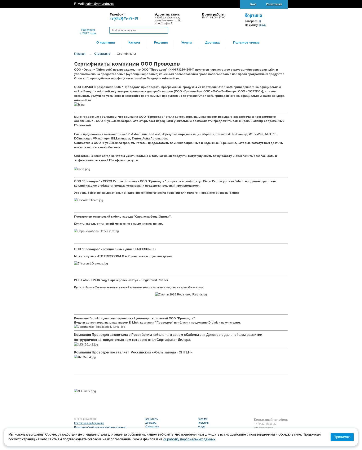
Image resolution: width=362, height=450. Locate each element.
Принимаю (342, 437)
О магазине (152, 426)
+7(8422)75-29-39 (124, 18)
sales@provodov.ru (99, 4)
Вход (253, 4)
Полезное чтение (246, 42)
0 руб (262, 25)
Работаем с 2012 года (88, 30)
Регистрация (274, 4)
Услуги (186, 42)
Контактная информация (89, 423)
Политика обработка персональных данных (100, 427)
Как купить (151, 419)
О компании (105, 42)
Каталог (134, 42)
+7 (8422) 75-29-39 (265, 423)
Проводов (88, 20)
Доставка (212, 42)
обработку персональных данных (189, 439)
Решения (161, 42)
